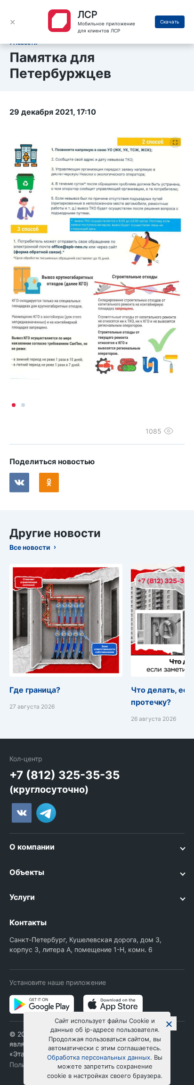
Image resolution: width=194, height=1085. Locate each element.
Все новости (29, 547)
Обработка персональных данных (98, 1057)
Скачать (169, 21)
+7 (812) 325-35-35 (64, 775)
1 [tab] (14, 405)
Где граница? (34, 690)
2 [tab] (23, 405)
